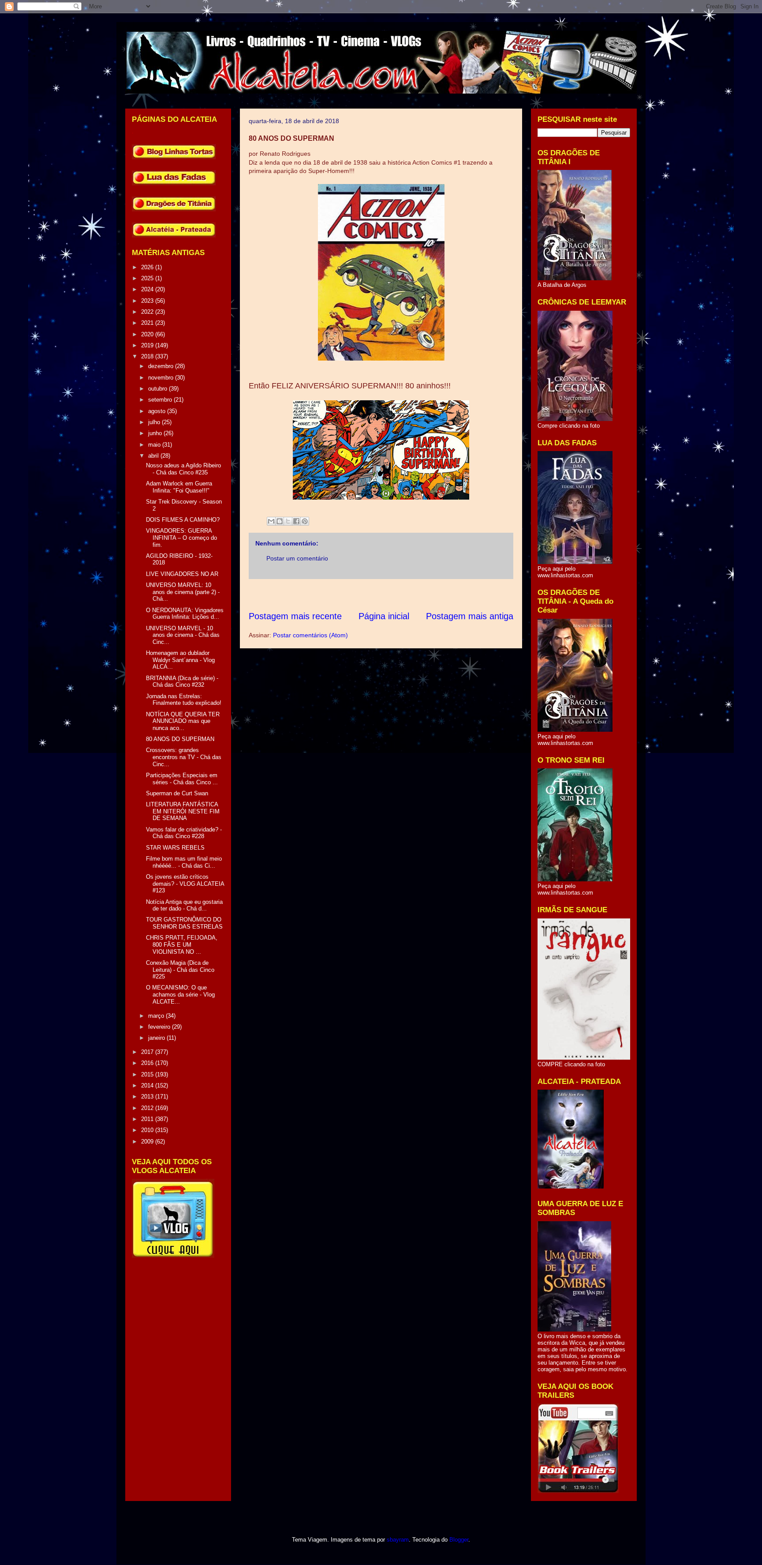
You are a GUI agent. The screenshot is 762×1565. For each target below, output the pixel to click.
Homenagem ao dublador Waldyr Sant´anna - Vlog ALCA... (180, 660)
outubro (158, 388)
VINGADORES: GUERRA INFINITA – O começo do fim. (181, 537)
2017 (148, 1052)
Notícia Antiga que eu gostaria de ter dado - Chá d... (184, 905)
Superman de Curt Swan (177, 793)
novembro (161, 377)
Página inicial (384, 616)
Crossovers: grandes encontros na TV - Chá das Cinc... (183, 757)
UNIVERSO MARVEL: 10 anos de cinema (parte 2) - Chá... (183, 592)
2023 (148, 300)
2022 (148, 311)
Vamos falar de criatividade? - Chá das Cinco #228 (184, 833)
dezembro (161, 366)
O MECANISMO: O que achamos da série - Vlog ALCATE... (180, 994)
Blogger (458, 1539)
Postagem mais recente (295, 616)
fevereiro (160, 1026)
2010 (148, 1130)
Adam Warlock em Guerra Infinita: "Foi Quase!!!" (179, 487)
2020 (148, 334)
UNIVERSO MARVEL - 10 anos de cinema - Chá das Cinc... (183, 635)
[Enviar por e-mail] (271, 521)
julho (155, 422)
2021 (148, 323)
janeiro (157, 1038)
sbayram (398, 1539)
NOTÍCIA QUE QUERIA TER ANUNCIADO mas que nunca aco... (183, 721)
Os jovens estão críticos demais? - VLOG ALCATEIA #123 (185, 883)
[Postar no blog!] (279, 521)
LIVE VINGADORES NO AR (182, 574)
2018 (148, 356)
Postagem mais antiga (469, 616)
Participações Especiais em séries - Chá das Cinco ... (182, 779)
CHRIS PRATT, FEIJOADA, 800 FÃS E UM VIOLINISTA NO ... (181, 944)
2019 (148, 345)
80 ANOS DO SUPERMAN (180, 739)
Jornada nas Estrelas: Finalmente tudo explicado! (183, 700)
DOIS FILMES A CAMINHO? (183, 519)
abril (154, 455)
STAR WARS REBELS (175, 847)
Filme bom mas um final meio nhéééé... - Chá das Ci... (184, 862)
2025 (148, 278)
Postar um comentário (297, 558)
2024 (148, 289)
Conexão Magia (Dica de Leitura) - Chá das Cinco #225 (180, 969)
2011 (148, 1119)
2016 (148, 1063)
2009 (148, 1141)
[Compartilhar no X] (288, 521)
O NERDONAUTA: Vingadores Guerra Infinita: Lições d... (185, 614)
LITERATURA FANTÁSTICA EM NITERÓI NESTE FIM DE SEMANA (183, 811)
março (157, 1015)
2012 (148, 1108)
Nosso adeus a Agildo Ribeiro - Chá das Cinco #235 (183, 469)
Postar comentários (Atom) (310, 635)
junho (156, 433)
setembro (161, 399)
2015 (148, 1074)
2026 (148, 267)
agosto (157, 411)
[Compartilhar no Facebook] (296, 521)
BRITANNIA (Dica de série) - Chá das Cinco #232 (182, 681)
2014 (148, 1085)
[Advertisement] (409, 594)
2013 (148, 1096)
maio (155, 444)
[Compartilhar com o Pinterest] (304, 521)
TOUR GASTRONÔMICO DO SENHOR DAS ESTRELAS (184, 923)
